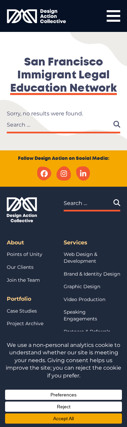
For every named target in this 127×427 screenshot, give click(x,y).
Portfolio (19, 299)
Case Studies (22, 311)
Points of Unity (24, 254)
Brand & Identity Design (92, 274)
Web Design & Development (80, 257)
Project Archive (25, 323)
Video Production (84, 299)
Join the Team (23, 280)
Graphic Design (82, 286)
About (15, 242)
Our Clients (20, 267)
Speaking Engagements (80, 315)
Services (75, 242)
